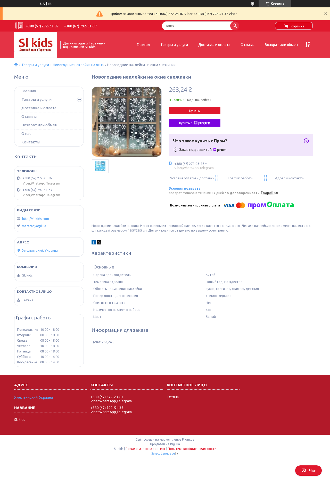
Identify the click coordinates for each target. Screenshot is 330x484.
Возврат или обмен (281, 45)
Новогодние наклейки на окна (78, 65)
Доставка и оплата (214, 45)
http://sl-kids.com (35, 218)
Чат (312, 470)
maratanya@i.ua (34, 226)
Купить (194, 110)
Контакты (30, 142)
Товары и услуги (174, 45)
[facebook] (94, 243)
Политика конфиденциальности (192, 448)
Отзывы (247, 45)
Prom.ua (188, 439)
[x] (99, 243)
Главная (143, 45)
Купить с (185, 123)
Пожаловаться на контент (146, 448)
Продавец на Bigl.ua (165, 444)
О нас (26, 133)
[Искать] (234, 25)
